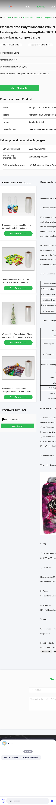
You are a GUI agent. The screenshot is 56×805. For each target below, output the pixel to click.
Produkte (40, 6)
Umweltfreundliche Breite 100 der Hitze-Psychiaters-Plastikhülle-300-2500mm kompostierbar (16, 282)
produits (17, 17)
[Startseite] (10, 7)
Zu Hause (7, 17)
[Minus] (52, 743)
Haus (27, 6)
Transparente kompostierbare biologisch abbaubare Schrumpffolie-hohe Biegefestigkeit (17, 391)
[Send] (52, 801)
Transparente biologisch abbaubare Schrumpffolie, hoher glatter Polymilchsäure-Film (16, 228)
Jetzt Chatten (17, 88)
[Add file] (3, 801)
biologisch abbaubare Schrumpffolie (37, 17)
